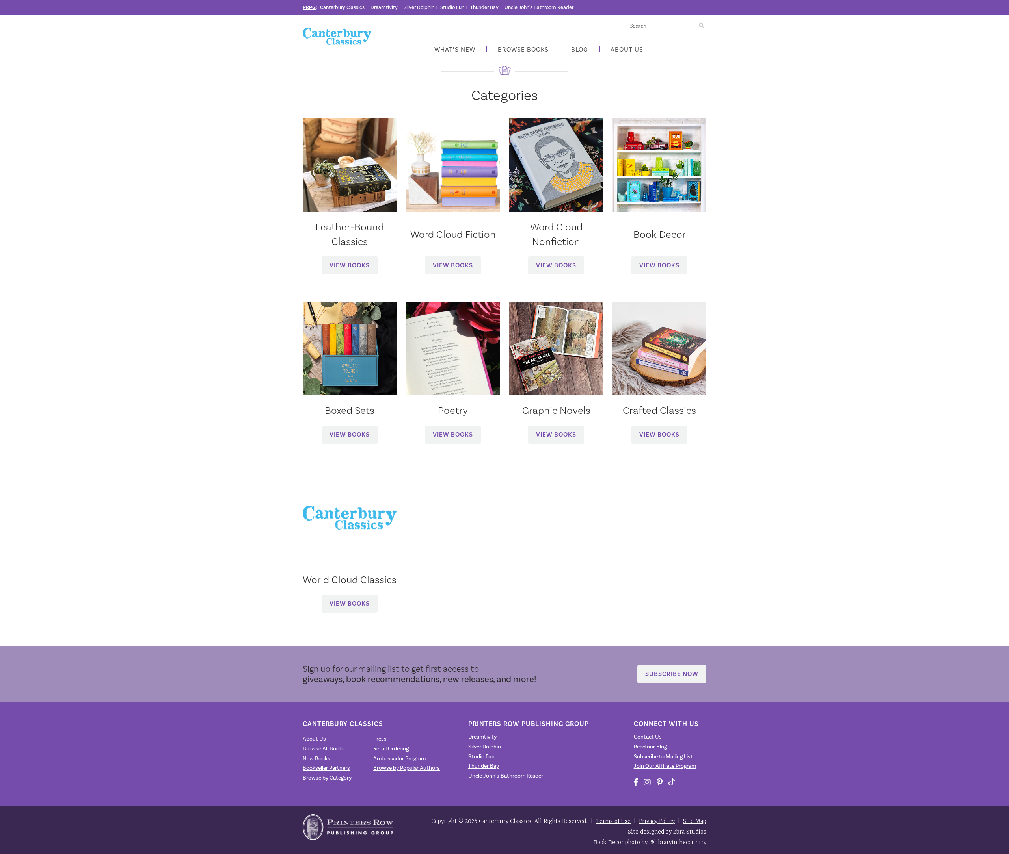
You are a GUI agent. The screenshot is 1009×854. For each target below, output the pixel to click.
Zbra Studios (689, 831)
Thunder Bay (484, 7)
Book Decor (659, 234)
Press (380, 739)
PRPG (309, 7)
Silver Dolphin (419, 7)
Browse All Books (324, 748)
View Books (350, 265)
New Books (316, 758)
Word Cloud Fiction (453, 234)
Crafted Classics (659, 410)
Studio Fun (452, 7)
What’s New (454, 50)
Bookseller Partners (326, 768)
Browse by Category (327, 778)
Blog (579, 50)
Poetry (453, 410)
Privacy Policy (657, 821)
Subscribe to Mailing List (663, 756)
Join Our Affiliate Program (665, 766)
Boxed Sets (349, 410)
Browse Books (523, 50)
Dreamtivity (384, 7)
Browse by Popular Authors (406, 768)
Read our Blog (650, 746)
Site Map (694, 821)
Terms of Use (613, 821)
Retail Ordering (391, 748)
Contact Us (648, 737)
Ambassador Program (399, 758)
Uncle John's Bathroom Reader (538, 7)
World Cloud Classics (350, 579)
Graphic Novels (556, 410)
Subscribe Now (671, 674)
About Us (627, 50)
